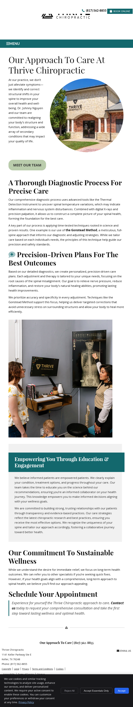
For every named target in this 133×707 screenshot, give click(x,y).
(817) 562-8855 (96, 10)
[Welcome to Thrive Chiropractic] (66, 18)
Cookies (60, 668)
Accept (121, 690)
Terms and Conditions (42, 668)
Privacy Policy (26, 702)
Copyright (6, 668)
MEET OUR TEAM (27, 165)
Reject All (69, 690)
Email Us (125, 650)
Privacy (25, 668)
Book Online (121, 11)
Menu (14, 44)
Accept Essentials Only (96, 690)
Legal (16, 668)
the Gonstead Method (81, 230)
